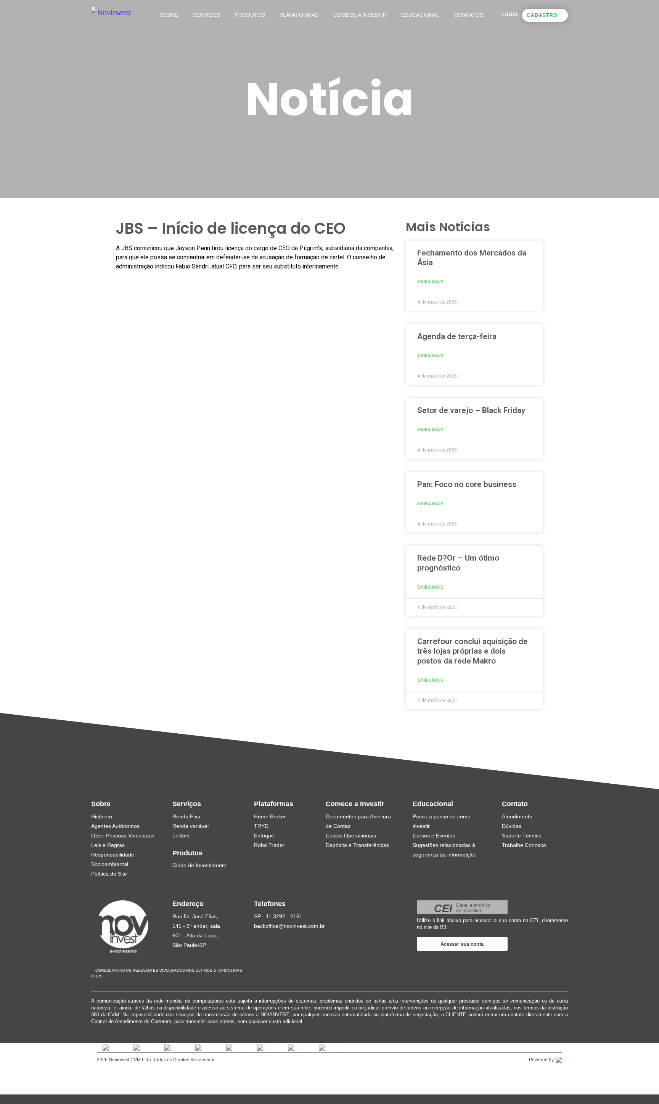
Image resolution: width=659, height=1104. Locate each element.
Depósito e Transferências (357, 845)
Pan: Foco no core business (466, 484)
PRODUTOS (250, 15)
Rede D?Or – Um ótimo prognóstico (458, 562)
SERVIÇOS (206, 15)
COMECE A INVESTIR (360, 15)
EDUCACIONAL (420, 15)
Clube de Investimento (199, 865)
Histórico (101, 816)
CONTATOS (468, 15)
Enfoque (264, 835)
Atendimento (517, 816)
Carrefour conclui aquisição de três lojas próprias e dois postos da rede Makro (472, 651)
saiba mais (430, 281)
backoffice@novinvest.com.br (289, 926)
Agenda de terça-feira (457, 336)
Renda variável (190, 826)
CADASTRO (542, 15)
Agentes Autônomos (115, 826)
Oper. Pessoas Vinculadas (122, 835)
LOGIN (509, 14)
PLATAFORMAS (299, 15)
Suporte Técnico (522, 835)
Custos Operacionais (351, 835)
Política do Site (109, 874)
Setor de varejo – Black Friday (471, 410)
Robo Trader (269, 845)
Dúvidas (511, 826)
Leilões (181, 835)
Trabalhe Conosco (524, 845)
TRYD (261, 826)
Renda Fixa (186, 816)
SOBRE (169, 15)
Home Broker (270, 816)
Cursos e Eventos (434, 835)
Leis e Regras (108, 845)
